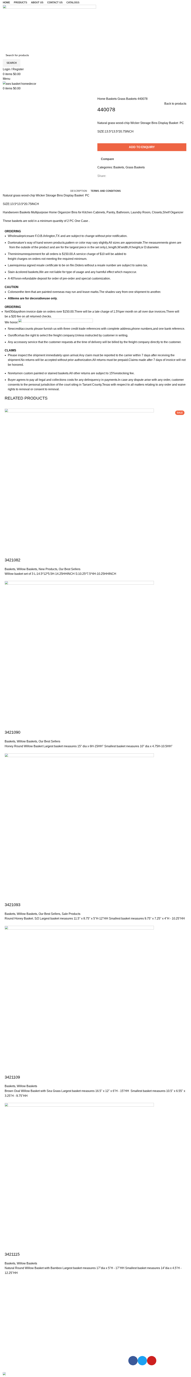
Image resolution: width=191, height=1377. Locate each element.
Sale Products (71, 913)
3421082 (12, 560)
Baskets (112, 98)
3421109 (12, 1077)
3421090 (12, 732)
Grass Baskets (127, 98)
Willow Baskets (27, 569)
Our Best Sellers (69, 569)
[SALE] (79, 827)
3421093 (12, 904)
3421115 (12, 1254)
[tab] (78, 191)
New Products (48, 569)
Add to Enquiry (142, 147)
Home (101, 98)
